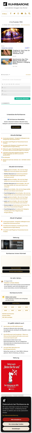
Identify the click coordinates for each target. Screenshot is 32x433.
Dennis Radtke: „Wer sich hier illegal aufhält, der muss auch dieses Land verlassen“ (16, 185)
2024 (19, 307)
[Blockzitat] (13, 84)
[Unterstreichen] (6, 84)
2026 (5, 307)
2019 (26, 310)
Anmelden (28, 74)
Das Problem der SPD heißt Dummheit (13, 326)
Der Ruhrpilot (6, 157)
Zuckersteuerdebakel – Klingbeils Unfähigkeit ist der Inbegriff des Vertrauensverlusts (16, 139)
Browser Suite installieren (16, 271)
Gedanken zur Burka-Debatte (11, 282)
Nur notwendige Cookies (16, 424)
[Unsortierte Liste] (11, 84)
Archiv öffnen (16, 303)
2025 (12, 307)
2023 (26, 307)
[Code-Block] (15, 84)
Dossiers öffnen (6, 315)
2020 (19, 310)
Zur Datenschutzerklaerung (10, 415)
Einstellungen (16, 428)
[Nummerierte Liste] (10, 84)
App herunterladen (16, 268)
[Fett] (2, 84)
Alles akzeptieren (16, 419)
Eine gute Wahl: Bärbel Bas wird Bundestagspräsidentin (12, 348)
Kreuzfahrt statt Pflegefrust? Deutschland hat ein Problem (15, 142)
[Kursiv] (4, 84)
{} (16, 84)
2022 (5, 310)
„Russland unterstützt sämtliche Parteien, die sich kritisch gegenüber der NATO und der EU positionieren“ (15, 154)
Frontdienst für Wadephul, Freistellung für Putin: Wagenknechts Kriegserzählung (15, 146)
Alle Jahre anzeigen (7, 317)
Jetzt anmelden (16, 127)
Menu (5, 13)
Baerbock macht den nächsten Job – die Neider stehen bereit (16, 160)
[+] (18, 84)
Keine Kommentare (25, 24)
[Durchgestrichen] (8, 84)
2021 (12, 310)
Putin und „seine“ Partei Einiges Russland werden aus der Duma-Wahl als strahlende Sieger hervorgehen (16, 149)
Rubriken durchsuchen (8, 313)
